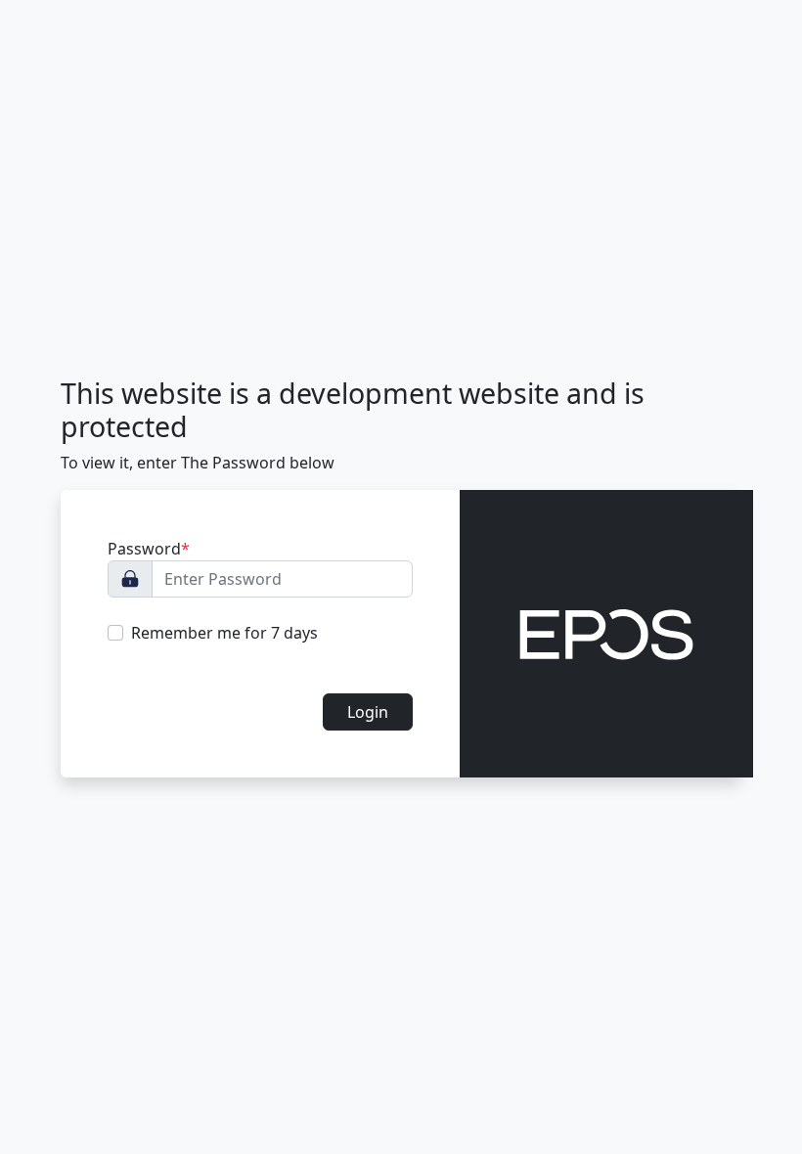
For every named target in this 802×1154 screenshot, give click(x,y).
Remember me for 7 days (224, 633)
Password (149, 548)
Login (367, 712)
